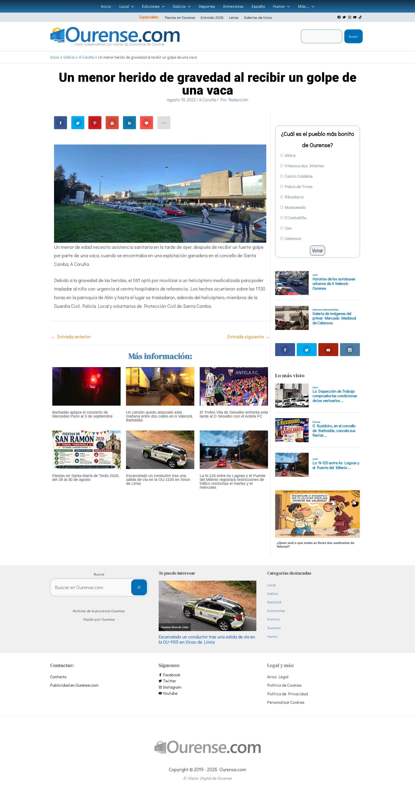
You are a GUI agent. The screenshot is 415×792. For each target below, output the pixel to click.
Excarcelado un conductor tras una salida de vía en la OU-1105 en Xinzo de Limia (158, 480)
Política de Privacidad (287, 693)
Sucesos (274, 627)
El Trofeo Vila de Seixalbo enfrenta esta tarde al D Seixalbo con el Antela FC (234, 414)
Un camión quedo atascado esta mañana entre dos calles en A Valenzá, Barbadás (159, 416)
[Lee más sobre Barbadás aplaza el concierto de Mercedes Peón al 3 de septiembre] (86, 385)
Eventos (273, 619)
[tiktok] (361, 17)
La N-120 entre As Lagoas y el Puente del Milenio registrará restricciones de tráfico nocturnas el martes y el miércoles (232, 482)
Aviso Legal (277, 676)
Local (271, 584)
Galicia (272, 593)
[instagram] (350, 17)
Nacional (274, 601)
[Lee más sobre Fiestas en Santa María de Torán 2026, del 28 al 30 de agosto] (86, 449)
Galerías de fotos (258, 17)
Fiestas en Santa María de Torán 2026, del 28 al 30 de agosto (86, 478)
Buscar (353, 36)
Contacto (58, 676)
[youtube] (355, 17)
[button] (131, 6)
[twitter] (345, 17)
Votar (317, 250)
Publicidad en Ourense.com (74, 685)
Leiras (234, 17)
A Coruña (207, 99)
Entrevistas (276, 610)
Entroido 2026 (212, 17)
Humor (272, 636)
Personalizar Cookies (286, 702)
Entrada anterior (71, 336)
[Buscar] (139, 587)
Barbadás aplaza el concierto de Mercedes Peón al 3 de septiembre (82, 414)
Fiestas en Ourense (180, 17)
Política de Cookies (284, 685)
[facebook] (339, 17)
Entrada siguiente (248, 336)
